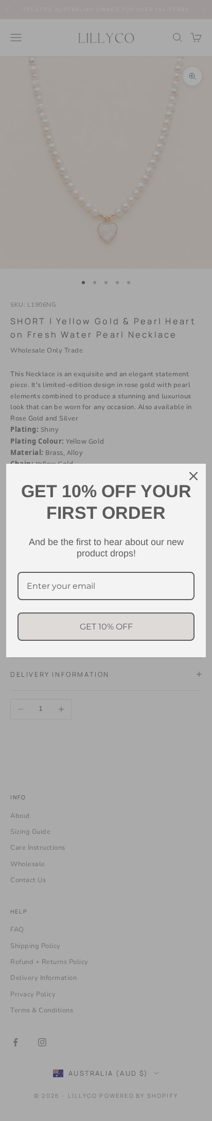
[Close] (193, 476)
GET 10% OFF (106, 627)
